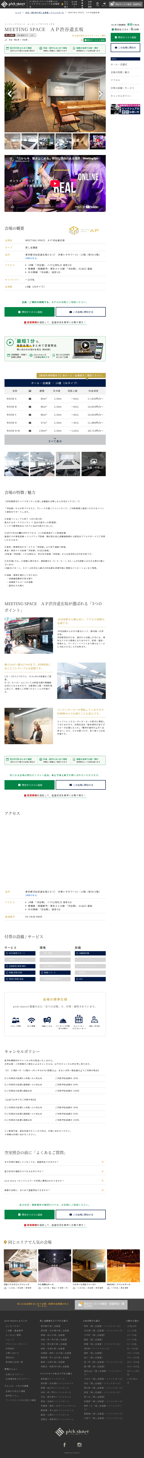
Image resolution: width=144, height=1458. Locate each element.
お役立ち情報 (90, 4)
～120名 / (12, 1288)
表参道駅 (99, 1288)
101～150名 (133, 1352)
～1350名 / (81, 1288)
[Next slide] (100, 93)
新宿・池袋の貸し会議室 (53, 1348)
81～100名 (132, 1348)
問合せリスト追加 (123, 37)
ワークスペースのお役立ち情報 (21, 1400)
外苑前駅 (70, 1288)
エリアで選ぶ (66, 4)
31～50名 (132, 1339)
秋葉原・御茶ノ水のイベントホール (58, 1405)
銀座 (86, 1339)
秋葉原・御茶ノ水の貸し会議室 (56, 1352)
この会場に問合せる (83, 312)
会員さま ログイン (15, 1374)
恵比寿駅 (124, 1288)
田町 (86, 1352)
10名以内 (131, 1325)
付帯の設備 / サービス (122, 88)
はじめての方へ (74, 4)
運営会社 (10, 1357)
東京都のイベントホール (53, 1378)
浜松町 (87, 1348)
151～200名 (133, 1357)
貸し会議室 (96, 1325)
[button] (12, 141)
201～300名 (133, 1361)
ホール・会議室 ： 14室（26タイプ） (55, 383)
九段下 (87, 1418)
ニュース (10, 1339)
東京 (86, 1325)
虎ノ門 (87, 1361)
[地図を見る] (31, 258)
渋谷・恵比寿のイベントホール (56, 1396)
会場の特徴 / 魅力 (120, 72)
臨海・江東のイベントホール (55, 1414)
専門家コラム (12, 1395)
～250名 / (47, 1288)
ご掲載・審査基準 (14, 1330)
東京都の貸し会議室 (50, 1325)
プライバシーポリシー (16, 1343)
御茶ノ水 (88, 1405)
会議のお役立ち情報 (15, 1391)
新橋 (86, 1343)
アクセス (115, 80)
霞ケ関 (87, 1366)
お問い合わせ (12, 1352)
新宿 (86, 1392)
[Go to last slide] (9, 93)
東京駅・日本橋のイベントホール (57, 1383)
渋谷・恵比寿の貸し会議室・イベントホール (44, 12)
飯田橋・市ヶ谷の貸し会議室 (55, 1357)
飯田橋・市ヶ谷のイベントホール (57, 1410)
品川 (86, 1357)
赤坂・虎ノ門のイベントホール (56, 1392)
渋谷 (86, 1383)
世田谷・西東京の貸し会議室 (55, 1366)
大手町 (87, 1334)
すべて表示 (55, 441)
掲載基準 (82, 4)
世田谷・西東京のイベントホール (57, 1419)
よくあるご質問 (13, 1334)
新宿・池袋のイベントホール (55, 1401)
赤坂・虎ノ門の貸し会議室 (54, 1339)
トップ (18, 12)
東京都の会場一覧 (14, 1361)
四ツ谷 (87, 1396)
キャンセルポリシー (121, 95)
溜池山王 (88, 1370)
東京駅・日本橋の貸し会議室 (55, 1330)
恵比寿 (87, 1387)
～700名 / (116, 1288)
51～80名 (132, 1343)
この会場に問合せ (123, 47)
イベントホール (111, 1325)
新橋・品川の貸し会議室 (53, 1334)
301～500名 (133, 1366)
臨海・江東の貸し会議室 (53, 1361)
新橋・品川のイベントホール (55, 1387)
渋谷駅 (20, 1288)
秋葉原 (87, 1401)
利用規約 (10, 1348)
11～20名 (132, 1330)
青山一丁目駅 (58, 1288)
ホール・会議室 (119, 64)
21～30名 (132, 1334)
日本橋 (87, 1330)
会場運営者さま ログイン (18, 1378)
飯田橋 (87, 1413)
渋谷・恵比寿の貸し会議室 (54, 1343)
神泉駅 (28, 1288)
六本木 (87, 1378)
